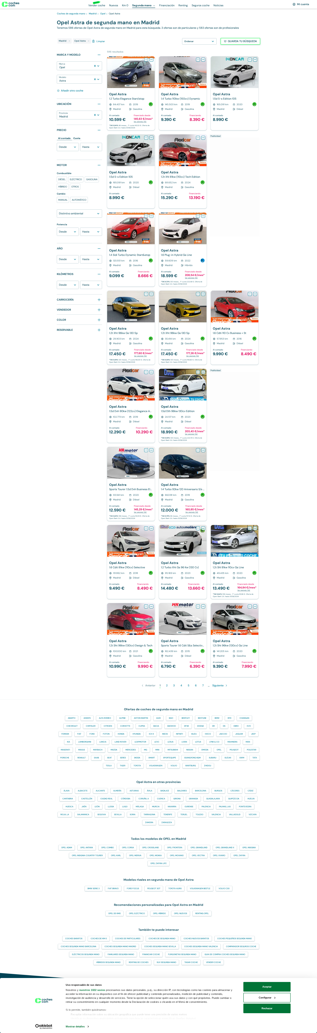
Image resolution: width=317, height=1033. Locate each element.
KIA (68, 742)
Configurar (265, 997)
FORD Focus (133, 888)
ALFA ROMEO (105, 718)
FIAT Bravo (113, 888)
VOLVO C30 (224, 888)
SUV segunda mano (166, 962)
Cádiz (250, 790)
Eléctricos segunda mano (85, 954)
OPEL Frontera (174, 847)
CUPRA (142, 726)
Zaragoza (166, 822)
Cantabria (67, 798)
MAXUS (81, 749)
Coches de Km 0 (99, 938)
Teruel (183, 814)
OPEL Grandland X (225, 847)
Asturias (134, 790)
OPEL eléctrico (137, 913)
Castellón (86, 798)
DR (213, 726)
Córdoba (125, 798)
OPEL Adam (66, 847)
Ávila (149, 790)
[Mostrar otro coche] (130, 86)
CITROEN (108, 726)
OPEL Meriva (135, 855)
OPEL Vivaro (219, 855)
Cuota (76, 138)
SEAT (109, 757)
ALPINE (122, 718)
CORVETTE (125, 726)
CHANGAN (244, 718)
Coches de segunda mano (162, 938)
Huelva (251, 798)
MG (145, 749)
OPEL (219, 749)
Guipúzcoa (233, 798)
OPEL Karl (116, 855)
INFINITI (179, 734)
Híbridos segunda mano (108, 962)
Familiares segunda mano (121, 954)
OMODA (204, 749)
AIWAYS (87, 718)
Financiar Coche (151, 954)
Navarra (172, 806)
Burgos (218, 790)
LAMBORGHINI (84, 742)
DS (224, 726)
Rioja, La (64, 814)
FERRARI (65, 734)
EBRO (236, 726)
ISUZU (194, 734)
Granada (193, 798)
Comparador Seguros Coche (241, 946)
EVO (249, 726)
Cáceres (234, 790)
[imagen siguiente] (152, 72)
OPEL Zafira (239, 855)
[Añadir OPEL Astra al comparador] (151, 60)
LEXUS (170, 742)
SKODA (137, 757)
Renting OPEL (202, 913)
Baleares (182, 790)
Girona (177, 798)
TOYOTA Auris (175, 888)
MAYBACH (97, 749)
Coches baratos (73, 938)
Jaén (84, 806)
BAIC (171, 718)
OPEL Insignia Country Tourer (87, 855)
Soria (132, 814)
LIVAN (184, 742)
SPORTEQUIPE (169, 757)
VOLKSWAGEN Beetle (200, 888)
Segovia (101, 814)
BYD (229, 718)
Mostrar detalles (75, 1026)
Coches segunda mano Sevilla (160, 946)
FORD (92, 734)
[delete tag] (69, 41)
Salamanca (83, 814)
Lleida (111, 806)
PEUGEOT (234, 749)
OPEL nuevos (180, 913)
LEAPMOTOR (140, 742)
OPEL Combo (107, 847)
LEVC (156, 742)
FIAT (79, 734)
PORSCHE (64, 757)
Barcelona (200, 790)
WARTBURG (190, 765)
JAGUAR (239, 734)
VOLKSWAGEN (155, 765)
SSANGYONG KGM (192, 757)
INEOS (165, 734)
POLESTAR (251, 749)
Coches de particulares (127, 938)
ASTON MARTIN (141, 718)
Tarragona (149, 814)
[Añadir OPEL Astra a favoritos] (146, 60)
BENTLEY (186, 718)
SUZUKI (228, 757)
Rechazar (267, 1008)
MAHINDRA (232, 742)
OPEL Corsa (128, 847)
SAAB (96, 757)
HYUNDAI (137, 734)
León (97, 806)
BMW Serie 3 (94, 888)
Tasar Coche (191, 962)
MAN (248, 742)
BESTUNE (202, 718)
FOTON (106, 734)
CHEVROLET (72, 726)
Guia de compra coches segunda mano (225, 954)
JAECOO (223, 734)
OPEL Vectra (198, 855)
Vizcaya (253, 814)
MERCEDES (130, 749)
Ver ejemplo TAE (140, 122)
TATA (254, 757)
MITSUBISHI (173, 749)
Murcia (155, 806)
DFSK (186, 726)
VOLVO (174, 765)
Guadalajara (213, 798)
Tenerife (167, 814)
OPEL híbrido (159, 913)
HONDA (121, 734)
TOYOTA (137, 765)
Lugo (124, 806)
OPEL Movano (177, 855)
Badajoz (164, 790)
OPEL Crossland (150, 847)
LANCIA (102, 742)
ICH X (151, 734)
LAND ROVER (120, 742)
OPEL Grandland (199, 847)
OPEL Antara (86, 847)
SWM (241, 757)
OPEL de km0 (114, 913)
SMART (151, 757)
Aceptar (267, 986)
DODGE (200, 726)
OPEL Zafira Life (158, 863)
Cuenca (161, 798)
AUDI (158, 718)
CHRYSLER (90, 726)
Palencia (206, 806)
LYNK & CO (214, 742)
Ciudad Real (106, 798)
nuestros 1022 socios (92, 990)
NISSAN (189, 749)
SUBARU (212, 757)
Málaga (140, 806)
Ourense (189, 806)
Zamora (149, 822)
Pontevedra (245, 806)
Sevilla (118, 814)
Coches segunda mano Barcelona (78, 946)
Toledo (199, 814)
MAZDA (114, 749)
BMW (217, 718)
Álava (67, 790)
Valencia (216, 814)
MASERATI (65, 749)
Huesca (69, 806)
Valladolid (234, 814)
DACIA (156, 726)
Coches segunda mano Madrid (120, 946)
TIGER (122, 765)
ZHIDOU (207, 765)
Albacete (83, 790)
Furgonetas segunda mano (182, 954)
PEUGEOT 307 (153, 888)
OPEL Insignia (249, 847)
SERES (123, 757)
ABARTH (71, 718)
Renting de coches (138, 962)
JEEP (253, 734)
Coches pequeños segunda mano (234, 938)
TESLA (109, 765)
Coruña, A (144, 798)
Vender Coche (213, 962)
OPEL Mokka (156, 855)
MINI (157, 749)
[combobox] (59, 67)
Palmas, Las (225, 806)
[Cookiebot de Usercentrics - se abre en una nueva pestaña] (43, 1026)
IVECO (208, 734)
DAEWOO (171, 726)
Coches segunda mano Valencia (201, 946)
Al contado (64, 138)
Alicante (100, 790)
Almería (117, 790)
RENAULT (81, 757)
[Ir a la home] (10, 4)
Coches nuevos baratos (196, 938)
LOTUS (198, 742)
